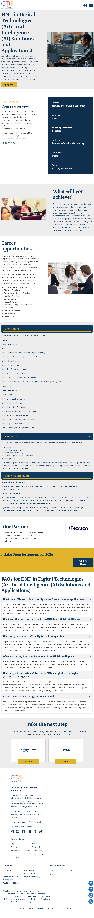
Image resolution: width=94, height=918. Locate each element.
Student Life (37, 851)
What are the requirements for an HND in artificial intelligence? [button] (39, 656)
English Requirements (40, 503)
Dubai (50, 870)
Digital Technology (32, 877)
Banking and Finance (12, 883)
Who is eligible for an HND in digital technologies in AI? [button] (35, 636)
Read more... (8, 143)
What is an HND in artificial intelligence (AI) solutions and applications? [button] (44, 599)
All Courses (7, 870)
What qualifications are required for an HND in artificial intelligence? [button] (42, 619)
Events (14, 847)
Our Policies (51, 908)
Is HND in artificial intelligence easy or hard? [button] (28, 696)
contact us (14, 489)
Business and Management (30, 871)
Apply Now (9, 84)
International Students (20, 851)
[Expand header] (91, 5)
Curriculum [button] (12, 328)
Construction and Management (10, 878)
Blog (13, 844)
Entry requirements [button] (17, 475)
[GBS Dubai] (7, 5)
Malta (50, 874)
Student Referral (39, 854)
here (50, 667)
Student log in (86, 7)
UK (71, 870)
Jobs (12, 854)
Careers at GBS (17, 858)
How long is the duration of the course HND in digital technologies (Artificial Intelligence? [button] (40, 675)
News (34, 844)
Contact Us (36, 847)
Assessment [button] (12, 436)
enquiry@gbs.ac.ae (24, 827)
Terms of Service (66, 908)
